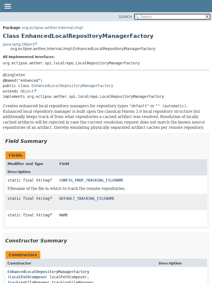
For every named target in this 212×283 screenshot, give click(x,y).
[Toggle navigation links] (7, 7)
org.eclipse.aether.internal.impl (52, 27)
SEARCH (125, 17)
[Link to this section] (51, 141)
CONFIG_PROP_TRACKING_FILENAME (91, 180)
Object (27, 91)
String (42, 180)
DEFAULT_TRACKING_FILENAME (87, 198)
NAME (63, 215)
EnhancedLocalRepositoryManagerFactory (72, 85)
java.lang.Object (19, 44)
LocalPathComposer (28, 277)
